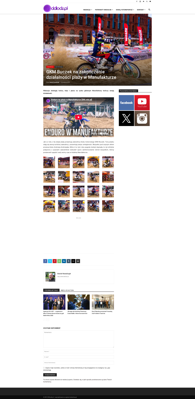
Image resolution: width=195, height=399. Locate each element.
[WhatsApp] (59, 261)
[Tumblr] (69, 261)
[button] (149, 10)
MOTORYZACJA (58, 67)
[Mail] (143, 1)
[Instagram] (140, 1)
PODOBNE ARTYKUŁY (51, 290)
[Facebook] (136, 1)
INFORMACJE (50, 67)
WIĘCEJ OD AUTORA (67, 290)
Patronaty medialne (103, 10)
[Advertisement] (79, 234)
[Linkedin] (64, 261)
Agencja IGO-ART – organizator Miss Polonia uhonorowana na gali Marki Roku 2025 (53, 313)
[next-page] (48, 319)
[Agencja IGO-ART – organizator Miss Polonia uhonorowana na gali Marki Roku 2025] (54, 302)
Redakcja (86, 10)
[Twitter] (146, 1)
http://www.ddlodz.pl (63, 276)
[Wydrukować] (78, 261)
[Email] (73, 261)
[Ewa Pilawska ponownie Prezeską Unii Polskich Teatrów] (103, 302)
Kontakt (140, 10)
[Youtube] (150, 1)
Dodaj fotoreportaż (124, 10)
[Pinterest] (55, 261)
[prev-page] (44, 319)
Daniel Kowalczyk (54, 82)
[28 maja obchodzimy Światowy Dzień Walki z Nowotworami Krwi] (79, 302)
